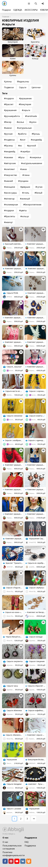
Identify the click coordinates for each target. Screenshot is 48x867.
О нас (5, 842)
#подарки (9, 210)
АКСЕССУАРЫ (31, 9)
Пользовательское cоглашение (12, 847)
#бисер (7, 122)
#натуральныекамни (31, 163)
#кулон (32, 122)
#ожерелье (35, 157)
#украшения (10, 110)
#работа (22, 133)
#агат (22, 139)
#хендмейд (9, 151)
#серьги (26, 110)
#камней (8, 181)
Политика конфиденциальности (14, 854)
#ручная (8, 133)
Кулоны (8, 81)
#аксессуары (10, 192)
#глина (25, 175)
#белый (38, 192)
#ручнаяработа (12, 116)
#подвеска (9, 139)
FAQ (27, 842)
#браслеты (9, 216)
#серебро (25, 151)
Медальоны (23, 81)
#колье (20, 122)
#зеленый (25, 198)
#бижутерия (25, 104)
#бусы (21, 157)
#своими (8, 157)
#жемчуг (8, 222)
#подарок (9, 98)
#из (20, 145)
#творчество (10, 175)
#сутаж (38, 186)
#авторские (10, 163)
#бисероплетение (32, 204)
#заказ (23, 169)
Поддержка (30, 845)
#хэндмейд (36, 139)
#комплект (9, 169)
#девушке (25, 186)
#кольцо (24, 216)
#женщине (9, 186)
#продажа (23, 181)
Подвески (9, 87)
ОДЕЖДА (17, 9)
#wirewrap (9, 198)
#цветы (23, 210)
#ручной (31, 145)
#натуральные (24, 128)
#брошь (36, 133)
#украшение (25, 98)
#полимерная (11, 204)
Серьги (22, 87)
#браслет (8, 104)
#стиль (25, 192)
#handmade (31, 116)
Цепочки (36, 87)
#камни (8, 128)
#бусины (8, 145)
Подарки (6, 9)
